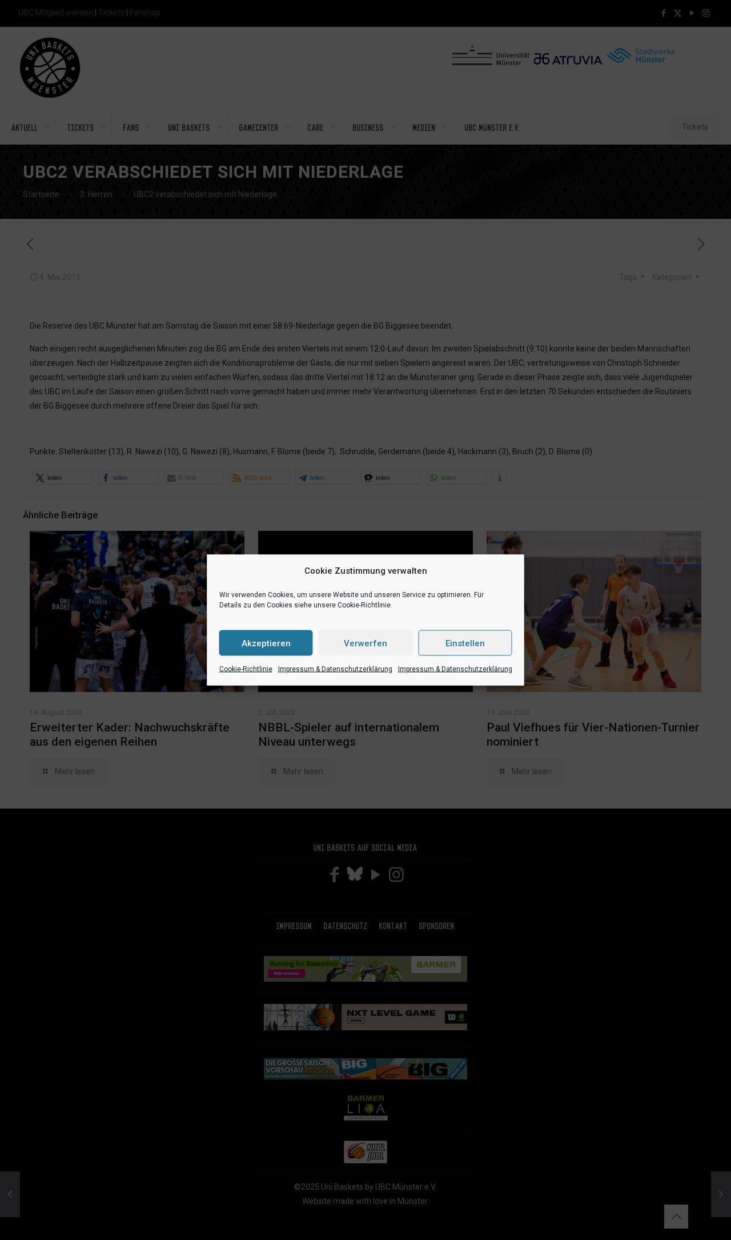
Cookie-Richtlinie (245, 669)
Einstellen (465, 643)
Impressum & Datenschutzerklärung (335, 669)
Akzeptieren (266, 643)
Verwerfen (365, 643)
